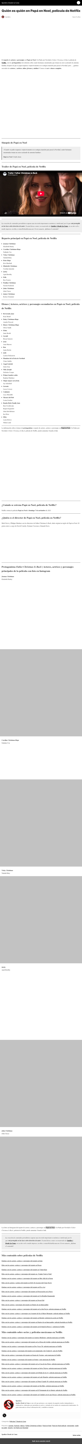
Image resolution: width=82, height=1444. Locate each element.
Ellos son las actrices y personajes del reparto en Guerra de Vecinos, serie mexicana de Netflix (31, 1355)
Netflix (4, 63)
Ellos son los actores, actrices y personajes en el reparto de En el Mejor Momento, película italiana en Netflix (36, 1313)
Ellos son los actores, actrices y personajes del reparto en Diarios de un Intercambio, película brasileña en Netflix (37, 1322)
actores (10, 1425)
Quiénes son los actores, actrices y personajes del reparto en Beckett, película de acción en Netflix (32, 1318)
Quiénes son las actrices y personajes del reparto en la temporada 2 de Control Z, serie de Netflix (32, 1351)
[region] (41, 87)
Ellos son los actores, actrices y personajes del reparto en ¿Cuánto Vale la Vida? (27, 1274)
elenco (22, 1425)
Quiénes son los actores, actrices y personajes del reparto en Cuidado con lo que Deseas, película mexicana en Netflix (39, 1395)
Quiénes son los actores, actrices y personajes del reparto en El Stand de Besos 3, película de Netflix (33, 1327)
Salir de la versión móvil (41, 1441)
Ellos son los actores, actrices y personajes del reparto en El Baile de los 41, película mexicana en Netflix (34, 1373)
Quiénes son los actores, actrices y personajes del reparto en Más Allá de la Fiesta (27, 1278)
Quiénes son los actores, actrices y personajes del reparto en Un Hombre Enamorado (28, 1296)
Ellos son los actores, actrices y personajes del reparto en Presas (22, 1265)
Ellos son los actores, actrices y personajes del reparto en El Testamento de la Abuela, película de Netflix (34, 1390)
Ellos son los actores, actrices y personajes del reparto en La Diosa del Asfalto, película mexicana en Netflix (35, 1342)
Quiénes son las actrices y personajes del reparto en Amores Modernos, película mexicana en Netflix (33, 1338)
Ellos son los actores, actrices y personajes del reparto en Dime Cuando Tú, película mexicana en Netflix (34, 1381)
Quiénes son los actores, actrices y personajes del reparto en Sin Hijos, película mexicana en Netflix (33, 1386)
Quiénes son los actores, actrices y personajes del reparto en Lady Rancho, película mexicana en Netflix (34, 1377)
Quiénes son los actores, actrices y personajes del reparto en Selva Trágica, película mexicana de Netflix (34, 1368)
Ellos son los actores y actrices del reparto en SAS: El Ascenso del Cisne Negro (27, 1283)
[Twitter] (4, 1415)
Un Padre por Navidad (21, 1428)
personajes (70, 1425)
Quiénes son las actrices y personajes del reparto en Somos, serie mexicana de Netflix (28, 1359)
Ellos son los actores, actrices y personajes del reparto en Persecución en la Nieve (27, 1291)
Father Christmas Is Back (33, 1425)
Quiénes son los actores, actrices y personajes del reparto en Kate (22, 1261)
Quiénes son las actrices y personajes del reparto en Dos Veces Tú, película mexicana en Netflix (32, 1346)
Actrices (17, 1425)
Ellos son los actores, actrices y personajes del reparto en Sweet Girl (23, 1300)
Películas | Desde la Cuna (18, 1421)
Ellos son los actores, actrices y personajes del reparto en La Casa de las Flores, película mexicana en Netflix (36, 1364)
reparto (10, 1428)
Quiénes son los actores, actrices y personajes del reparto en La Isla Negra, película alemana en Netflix (34, 1309)
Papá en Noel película (59, 1425)
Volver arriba (76, 1435)
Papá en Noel (46, 1425)
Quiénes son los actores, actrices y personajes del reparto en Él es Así (23, 1287)
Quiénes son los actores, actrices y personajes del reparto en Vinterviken (24, 1270)
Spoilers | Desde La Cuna (59, 226)
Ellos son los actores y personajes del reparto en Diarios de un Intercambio (25, 1305)
